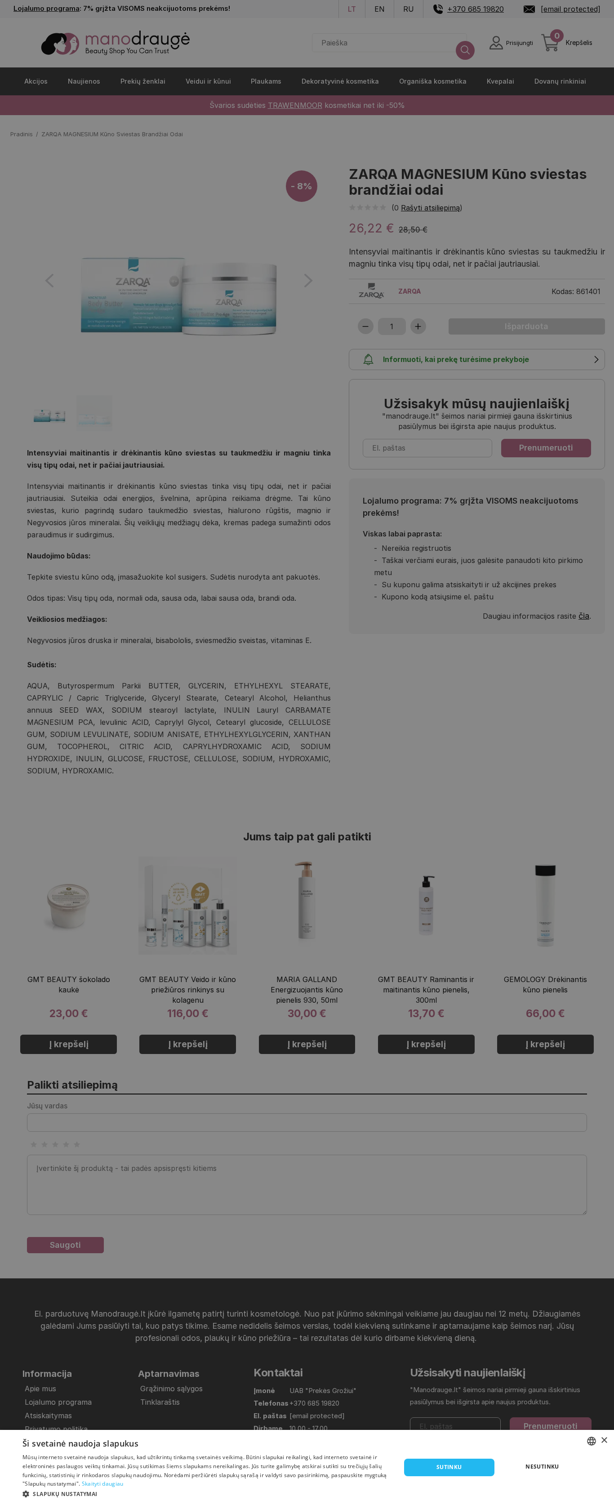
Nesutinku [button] (542, 1466)
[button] (205, 1493)
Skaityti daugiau (103, 1483)
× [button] (604, 1440)
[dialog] (307, 1467)
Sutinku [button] (449, 1467)
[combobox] (591, 1441)
